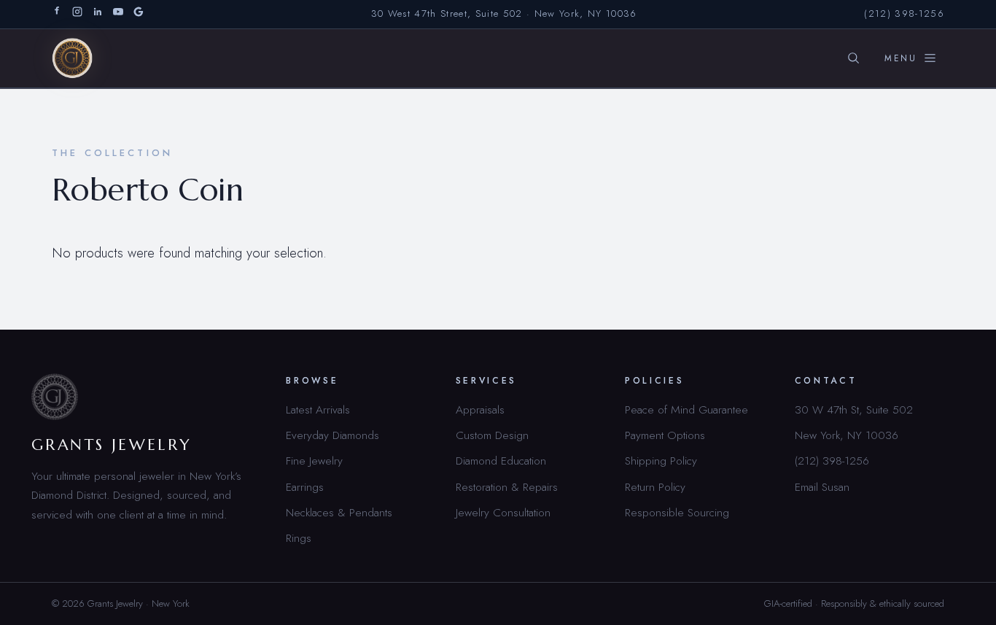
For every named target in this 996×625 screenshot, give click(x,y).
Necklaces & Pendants (339, 512)
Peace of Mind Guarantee (686, 409)
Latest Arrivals (318, 409)
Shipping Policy (661, 460)
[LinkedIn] (98, 14)
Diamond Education (501, 460)
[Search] (853, 58)
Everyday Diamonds (332, 435)
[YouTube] (118, 14)
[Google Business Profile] (138, 14)
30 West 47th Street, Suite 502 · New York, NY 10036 (504, 13)
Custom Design (492, 435)
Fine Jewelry (314, 460)
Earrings (305, 486)
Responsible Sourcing (677, 512)
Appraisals (480, 409)
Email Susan (822, 486)
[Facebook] (57, 14)
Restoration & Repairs (507, 486)
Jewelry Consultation (503, 512)
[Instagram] (77, 14)
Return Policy (655, 486)
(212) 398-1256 (904, 13)
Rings (298, 537)
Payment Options (665, 435)
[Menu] (910, 58)
